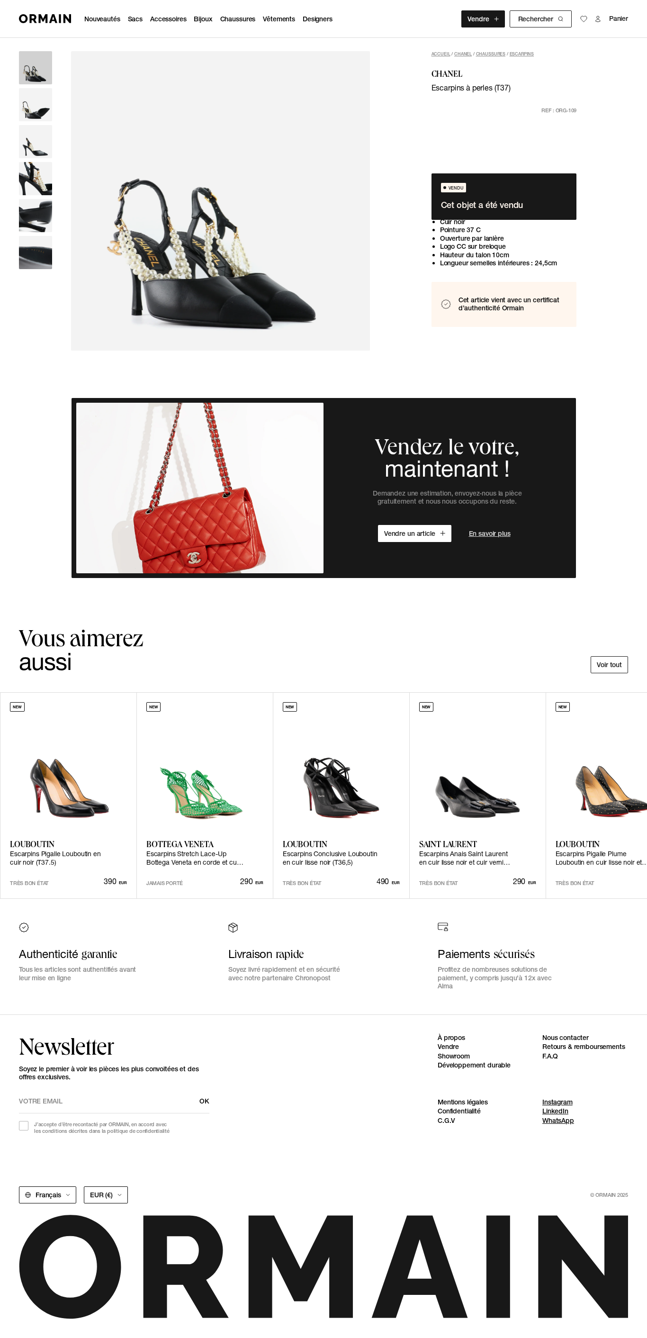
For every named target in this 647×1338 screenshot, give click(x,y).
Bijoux (203, 19)
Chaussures (238, 19)
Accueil (440, 53)
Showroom (454, 1056)
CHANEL (463, 53)
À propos (451, 1037)
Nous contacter (565, 1037)
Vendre (478, 19)
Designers (317, 19)
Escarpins (522, 53)
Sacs (135, 19)
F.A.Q (550, 1056)
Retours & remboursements (583, 1046)
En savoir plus (490, 533)
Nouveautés (102, 19)
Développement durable (474, 1065)
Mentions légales (463, 1102)
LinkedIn (555, 1111)
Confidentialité (459, 1111)
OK (204, 1101)
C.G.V (446, 1120)
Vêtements (279, 19)
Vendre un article (409, 533)
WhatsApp (558, 1120)
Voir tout (609, 664)
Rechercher (535, 19)
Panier (618, 19)
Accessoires (168, 19)
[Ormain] (45, 18)
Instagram (557, 1102)
